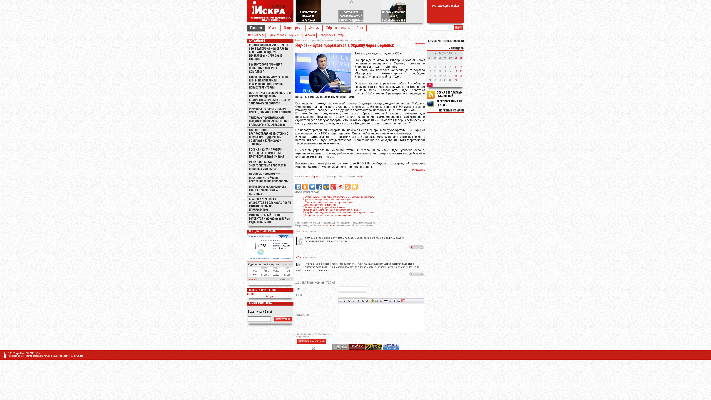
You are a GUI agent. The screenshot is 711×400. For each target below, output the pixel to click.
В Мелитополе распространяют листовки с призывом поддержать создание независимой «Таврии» (268, 137)
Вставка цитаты (390, 301)
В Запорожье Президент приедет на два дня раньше (328, 215)
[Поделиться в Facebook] (319, 187)
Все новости (256, 35)
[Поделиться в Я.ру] (340, 187)
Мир (341, 35)
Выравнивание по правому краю (367, 301)
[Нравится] (421, 247)
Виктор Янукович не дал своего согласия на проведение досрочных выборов (339, 213)
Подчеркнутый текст (349, 301)
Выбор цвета (381, 301)
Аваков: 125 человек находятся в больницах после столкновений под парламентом (270, 204)
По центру (363, 301)
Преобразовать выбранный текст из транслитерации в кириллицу (394, 301)
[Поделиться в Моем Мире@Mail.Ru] (326, 187)
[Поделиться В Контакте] (298, 187)
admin (360, 177)
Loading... (251, 294)
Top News (295, 35)
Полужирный (340, 301)
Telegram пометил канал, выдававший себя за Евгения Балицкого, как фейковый (269, 121)
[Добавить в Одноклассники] (305, 187)
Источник (418, 170)
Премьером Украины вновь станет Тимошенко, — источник (267, 190)
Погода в (270, 240)
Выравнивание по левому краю (358, 301)
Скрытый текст (386, 301)
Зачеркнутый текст (353, 301)
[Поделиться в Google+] (333, 187)
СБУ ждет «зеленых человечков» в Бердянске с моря (328, 202)
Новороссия (326, 35)
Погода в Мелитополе (259, 258)
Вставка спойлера (399, 301)
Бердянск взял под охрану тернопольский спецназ (327, 200)
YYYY (298, 257)
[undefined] (340, 349)
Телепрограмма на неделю (449, 103)
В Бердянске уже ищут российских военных (324, 207)
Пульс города (277, 35)
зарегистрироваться (327, 225)
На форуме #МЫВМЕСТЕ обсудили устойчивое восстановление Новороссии (268, 178)
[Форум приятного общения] (314, 349)
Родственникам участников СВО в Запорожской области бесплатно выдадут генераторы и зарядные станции (268, 52)
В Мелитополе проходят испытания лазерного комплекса (265, 68)
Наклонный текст (345, 301)
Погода (252, 236)
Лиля (298, 232)
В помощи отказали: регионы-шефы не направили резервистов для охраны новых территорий (269, 82)
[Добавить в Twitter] (312, 187)
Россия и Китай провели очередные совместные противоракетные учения (266, 153)
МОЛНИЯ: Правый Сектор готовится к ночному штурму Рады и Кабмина (269, 219)
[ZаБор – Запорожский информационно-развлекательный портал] (374, 349)
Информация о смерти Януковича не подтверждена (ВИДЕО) (332, 210)
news (308, 177)
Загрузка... (271, 297)
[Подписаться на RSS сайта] (348, 187)
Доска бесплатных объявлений (450, 94)
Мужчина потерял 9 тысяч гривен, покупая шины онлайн (270, 111)
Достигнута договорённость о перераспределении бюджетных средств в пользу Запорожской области (270, 98)
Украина (310, 35)
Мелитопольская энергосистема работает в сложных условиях (267, 166)
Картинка (376, 301)
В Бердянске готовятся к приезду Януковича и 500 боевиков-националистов (339, 197)
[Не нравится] (412, 247)
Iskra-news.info (76, 356)
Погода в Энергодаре (281, 258)
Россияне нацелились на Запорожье (320, 205)
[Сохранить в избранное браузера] (355, 187)
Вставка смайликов (372, 301)
